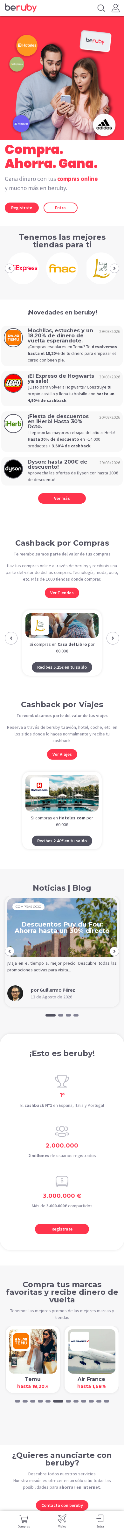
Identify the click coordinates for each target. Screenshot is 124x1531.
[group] (23, 268)
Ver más (62, 498)
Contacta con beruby (62, 1505)
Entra (60, 207)
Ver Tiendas (62, 593)
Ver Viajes (62, 754)
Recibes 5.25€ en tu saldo (62, 667)
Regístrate (21, 207)
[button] (9, 268)
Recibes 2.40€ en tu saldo (62, 841)
